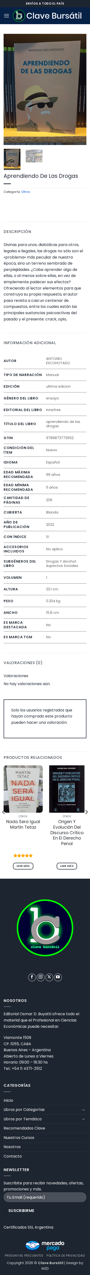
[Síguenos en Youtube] (58, 977)
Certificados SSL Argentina (28, 1227)
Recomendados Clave (24, 1128)
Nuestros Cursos (19, 1137)
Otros (25, 192)
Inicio (8, 1100)
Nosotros (12, 1147)
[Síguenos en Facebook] (32, 977)
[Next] (78, 89)
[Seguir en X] (49, 977)
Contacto (13, 1156)
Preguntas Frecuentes (24, 1255)
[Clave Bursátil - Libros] (48, 16)
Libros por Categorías (24, 1109)
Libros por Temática (23, 1119)
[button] (6, 16)
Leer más (23, 866)
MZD (45, 1268)
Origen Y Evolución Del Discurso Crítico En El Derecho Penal (67, 833)
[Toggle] (83, 1110)
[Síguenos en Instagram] (41, 977)
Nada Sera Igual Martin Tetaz (23, 824)
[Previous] (11, 89)
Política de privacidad (66, 1255)
